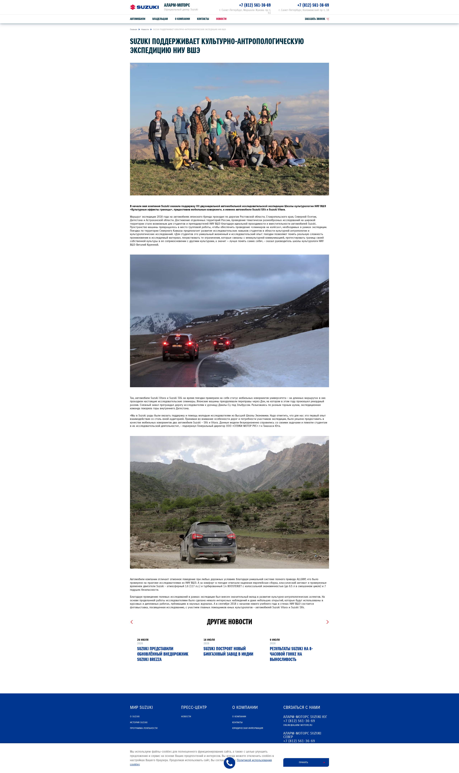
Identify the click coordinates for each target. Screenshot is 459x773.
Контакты (203, 18)
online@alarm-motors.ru (297, 725)
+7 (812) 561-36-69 (255, 5)
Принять (303, 762)
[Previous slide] (131, 622)
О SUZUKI (134, 716)
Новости (221, 18)
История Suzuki (138, 722)
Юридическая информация (247, 728)
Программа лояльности (143, 728)
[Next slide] (327, 622)
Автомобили (137, 18)
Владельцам (160, 18)
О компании (182, 18)
